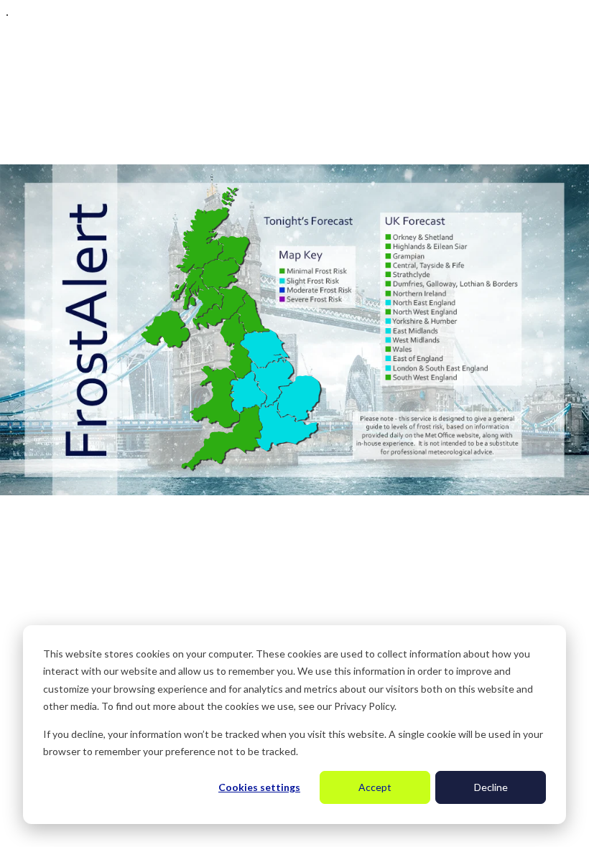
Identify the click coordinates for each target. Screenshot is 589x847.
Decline (491, 787)
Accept (374, 787)
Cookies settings (259, 787)
